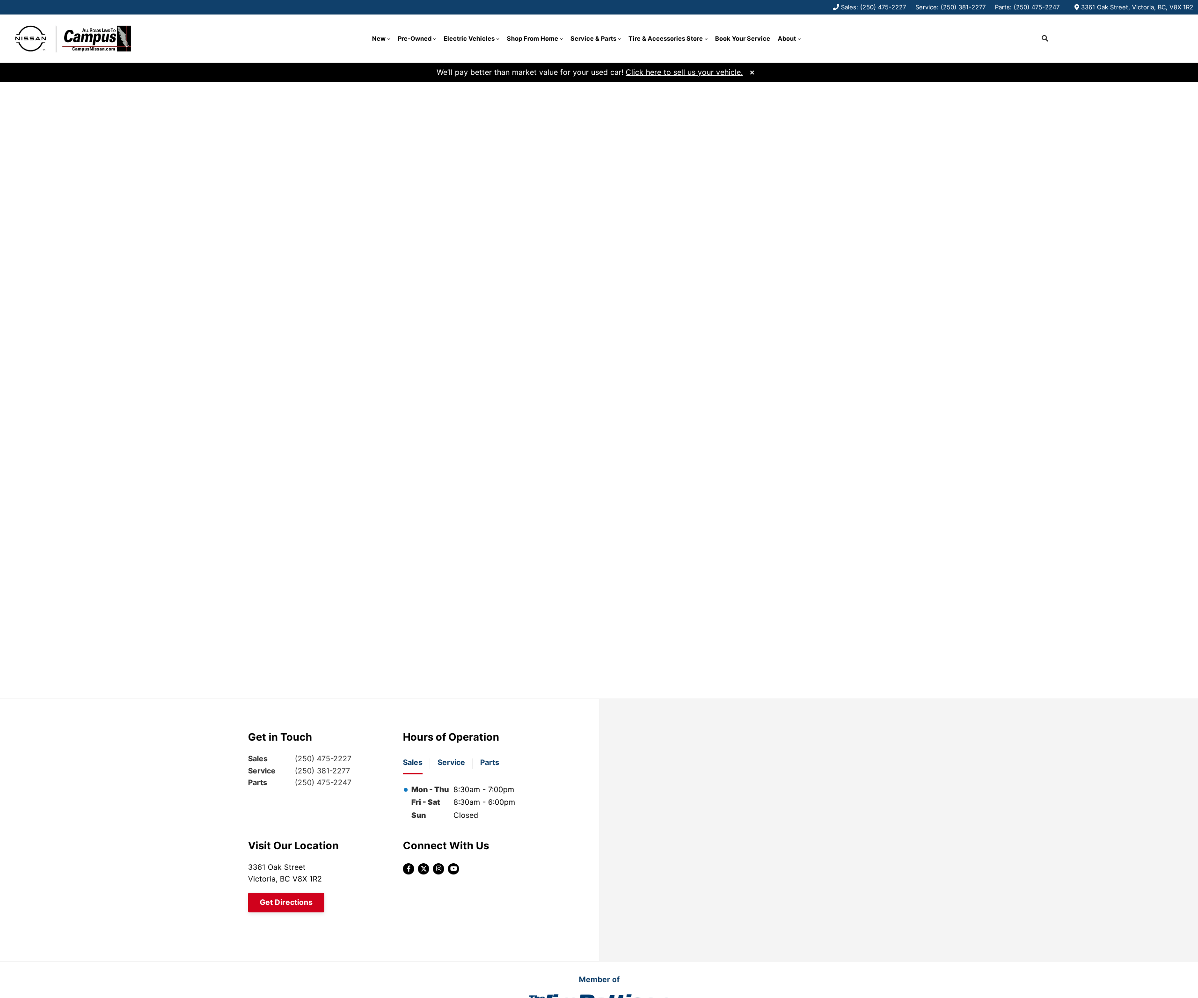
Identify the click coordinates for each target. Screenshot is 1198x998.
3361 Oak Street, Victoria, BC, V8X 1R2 (1137, 7)
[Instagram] (438, 868)
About (787, 38)
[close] (752, 71)
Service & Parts (593, 38)
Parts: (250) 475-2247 (1027, 7)
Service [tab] (451, 762)
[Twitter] (423, 868)
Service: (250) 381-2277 (950, 7)
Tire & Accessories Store (665, 38)
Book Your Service (742, 38)
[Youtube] (453, 868)
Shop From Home (532, 38)
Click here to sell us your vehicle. (684, 72)
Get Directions (286, 902)
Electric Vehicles (469, 38)
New (379, 38)
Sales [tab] (413, 762)
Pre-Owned (414, 38)
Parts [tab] (489, 762)
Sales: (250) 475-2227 (873, 7)
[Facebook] (408, 868)
